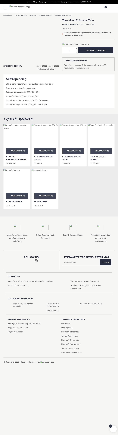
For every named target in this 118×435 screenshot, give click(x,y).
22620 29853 (54, 66)
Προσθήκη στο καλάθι (95, 50)
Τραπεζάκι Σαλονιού (45, 15)
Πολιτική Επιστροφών (70, 344)
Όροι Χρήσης (66, 328)
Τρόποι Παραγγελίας (70, 348)
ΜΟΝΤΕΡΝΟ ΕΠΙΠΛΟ (21, 15)
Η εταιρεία (66, 323)
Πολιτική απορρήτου (70, 332)
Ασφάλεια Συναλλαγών (71, 352)
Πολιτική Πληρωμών (70, 340)
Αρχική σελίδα (7, 15)
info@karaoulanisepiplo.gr (46, 69)
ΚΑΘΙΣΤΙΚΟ (33, 15)
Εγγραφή (106, 262)
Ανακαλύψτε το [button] (18, 151)
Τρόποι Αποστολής (69, 336)
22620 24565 (42, 66)
